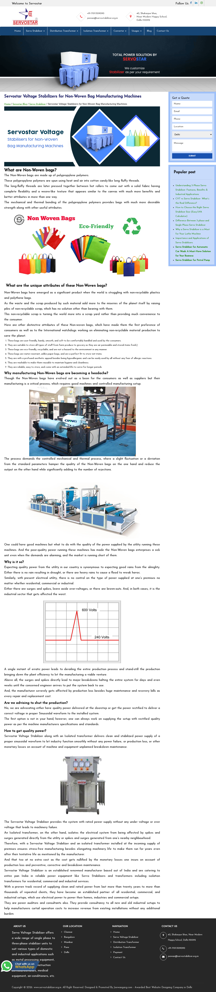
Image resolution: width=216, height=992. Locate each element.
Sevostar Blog (20, 104)
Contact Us (163, 31)
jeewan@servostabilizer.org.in (102, 18)
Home (17, 31)
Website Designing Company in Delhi (172, 987)
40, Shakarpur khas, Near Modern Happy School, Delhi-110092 (152, 16)
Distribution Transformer (63, 31)
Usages (136, 31)
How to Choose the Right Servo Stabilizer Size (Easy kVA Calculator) (192, 212)
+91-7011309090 (95, 13)
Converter (119, 31)
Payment (118, 952)
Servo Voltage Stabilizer (125, 937)
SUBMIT (192, 156)
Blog (149, 31)
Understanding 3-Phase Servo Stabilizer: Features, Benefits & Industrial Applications (192, 190)
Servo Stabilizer (34, 31)
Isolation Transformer (95, 31)
